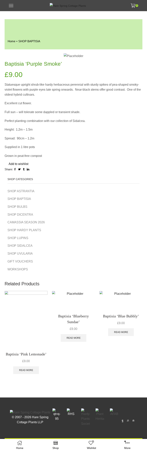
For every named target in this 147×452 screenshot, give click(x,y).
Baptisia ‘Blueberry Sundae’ (73, 319)
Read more (26, 370)
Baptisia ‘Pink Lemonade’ (26, 354)
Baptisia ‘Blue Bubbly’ (121, 316)
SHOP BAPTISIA (29, 41)
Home (11, 41)
